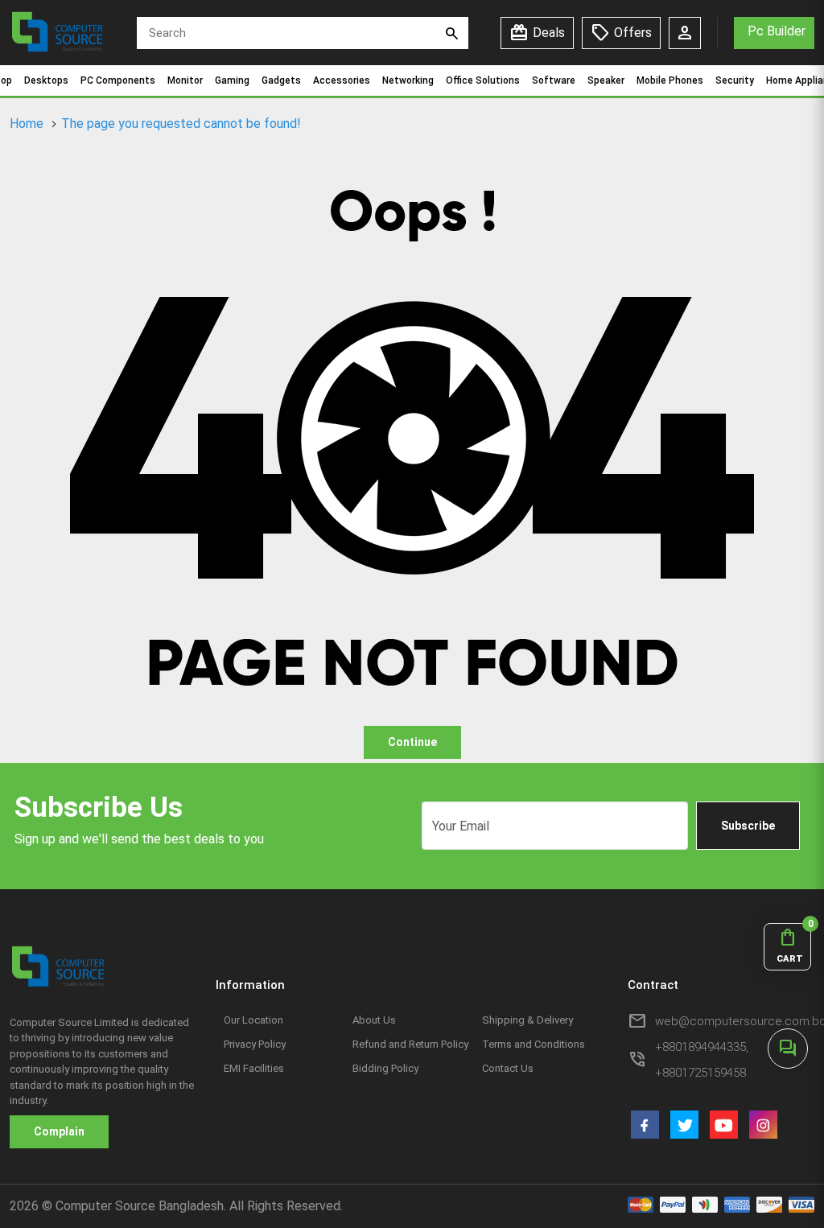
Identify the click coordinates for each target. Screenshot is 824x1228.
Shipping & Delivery (527, 1020)
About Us (374, 1020)
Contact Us (508, 1068)
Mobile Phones (670, 80)
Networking (408, 80)
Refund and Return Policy (410, 1044)
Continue (412, 742)
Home (26, 123)
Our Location (253, 1020)
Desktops (46, 80)
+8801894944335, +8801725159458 (701, 1060)
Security (734, 80)
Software (553, 80)
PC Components (117, 80)
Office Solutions (483, 80)
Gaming (232, 80)
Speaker (605, 80)
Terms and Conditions (533, 1044)
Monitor (185, 80)
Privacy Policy (255, 1044)
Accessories (341, 80)
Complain (59, 1131)
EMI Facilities (254, 1068)
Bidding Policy (385, 1068)
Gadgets (281, 80)
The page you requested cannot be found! (181, 123)
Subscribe (748, 825)
